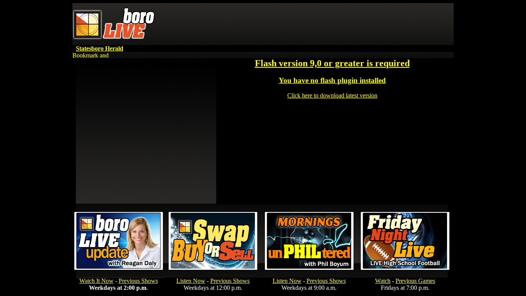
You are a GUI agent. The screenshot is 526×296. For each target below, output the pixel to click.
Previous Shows (138, 281)
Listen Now (190, 281)
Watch (382, 281)
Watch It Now (96, 281)
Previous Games (415, 281)
